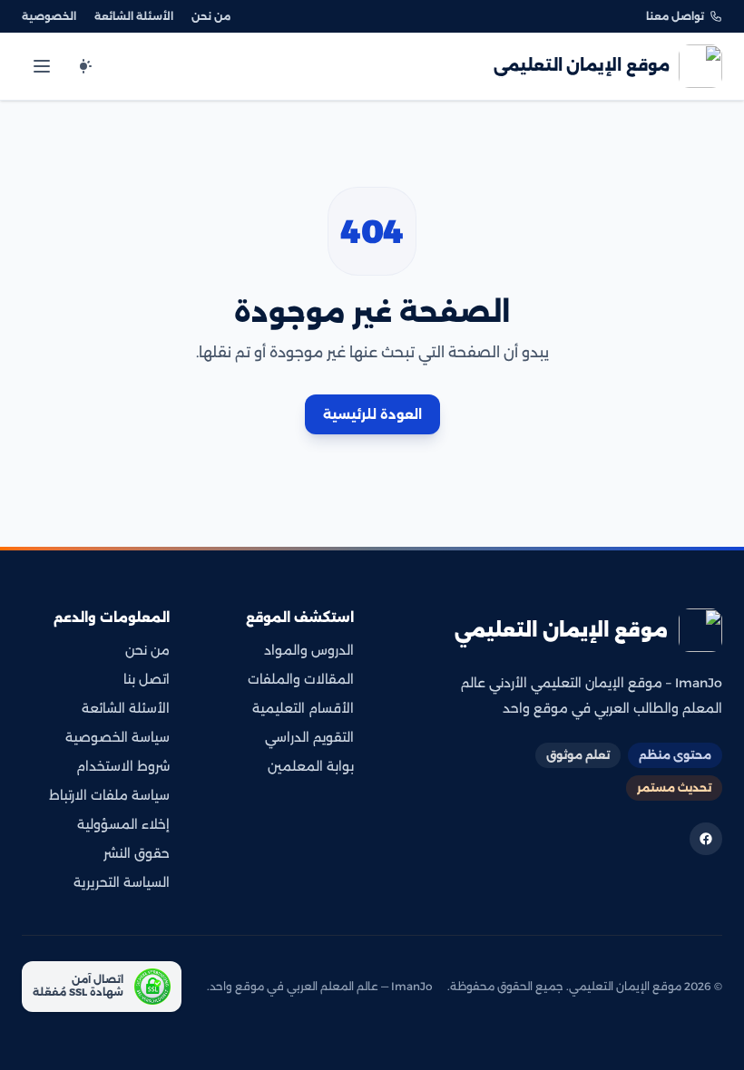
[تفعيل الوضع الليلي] (83, 66)
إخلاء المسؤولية (123, 824)
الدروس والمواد (309, 650)
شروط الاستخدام (123, 766)
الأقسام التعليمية (303, 708)
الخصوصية (49, 16)
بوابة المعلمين (311, 766)
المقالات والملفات (301, 679)
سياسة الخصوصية (117, 737)
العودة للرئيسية (372, 414)
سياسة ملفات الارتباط (109, 795)
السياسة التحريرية (121, 882)
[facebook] (706, 838)
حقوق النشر (136, 853)
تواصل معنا (675, 16)
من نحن (210, 16)
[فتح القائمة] (42, 66)
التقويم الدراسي (309, 737)
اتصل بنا (146, 679)
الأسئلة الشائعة (133, 16)
